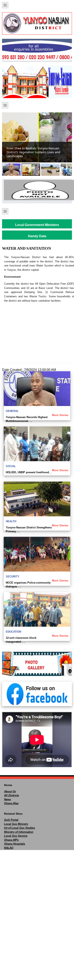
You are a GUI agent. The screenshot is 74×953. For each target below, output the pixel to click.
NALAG (8, 847)
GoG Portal (11, 819)
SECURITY (12, 576)
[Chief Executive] (37, 190)
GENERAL (12, 411)
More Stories (60, 415)
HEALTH (11, 521)
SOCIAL (11, 466)
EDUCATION (13, 631)
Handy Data (37, 236)
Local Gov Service (15, 835)
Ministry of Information (18, 831)
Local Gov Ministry (16, 823)
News (7, 799)
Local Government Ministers (37, 225)
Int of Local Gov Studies (19, 827)
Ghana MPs (11, 839)
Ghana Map (11, 803)
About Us (10, 791)
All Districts (11, 795)
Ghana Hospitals (14, 843)
